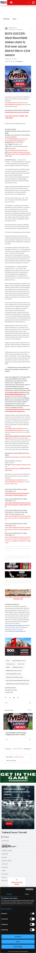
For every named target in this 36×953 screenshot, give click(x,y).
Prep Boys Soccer (10, 664)
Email (7, 811)
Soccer (8, 660)
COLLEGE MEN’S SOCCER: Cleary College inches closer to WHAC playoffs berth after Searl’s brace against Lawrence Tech (16, 733)
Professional (5, 874)
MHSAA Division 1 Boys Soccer (14, 670)
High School (5, 867)
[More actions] (30, 29)
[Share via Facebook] (6, 697)
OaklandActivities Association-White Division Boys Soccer (18, 683)
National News (5, 840)
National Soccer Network (14, 832)
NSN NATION (5, 854)
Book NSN (4, 857)
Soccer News (5, 844)
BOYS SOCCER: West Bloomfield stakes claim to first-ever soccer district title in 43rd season (18, 680)
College (4, 870)
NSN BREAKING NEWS (10, 687)
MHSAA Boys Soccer (18, 667)
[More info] (16, 880)
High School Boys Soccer (19, 660)
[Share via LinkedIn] (14, 697)
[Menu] (33, 2)
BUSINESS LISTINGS (7, 850)
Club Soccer (5, 864)
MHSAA (8, 667)
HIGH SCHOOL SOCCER (11, 690)
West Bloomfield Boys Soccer (13, 674)
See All (29, 710)
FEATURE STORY (9, 692)
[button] (28, 2)
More (14, 19)
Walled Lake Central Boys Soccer (14, 677)
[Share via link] (18, 697)
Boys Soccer (21, 664)
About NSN (4, 847)
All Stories (6, 19)
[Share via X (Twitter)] (10, 697)
